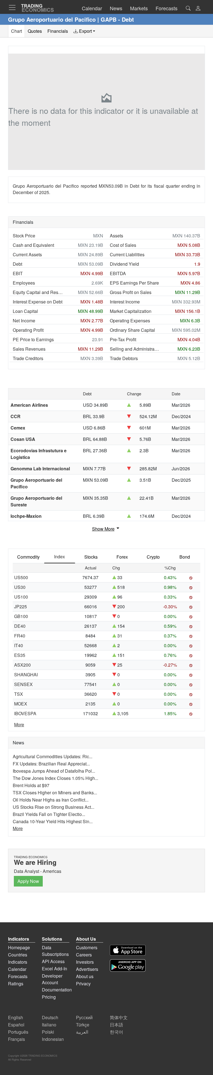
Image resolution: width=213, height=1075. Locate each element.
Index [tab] (59, 556)
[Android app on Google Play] (128, 965)
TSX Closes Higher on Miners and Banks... (55, 792)
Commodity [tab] (28, 557)
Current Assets (27, 254)
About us (84, 976)
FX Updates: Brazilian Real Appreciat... (51, 763)
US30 (20, 587)
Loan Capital (25, 311)
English (15, 1017)
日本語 (116, 1024)
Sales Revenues (29, 349)
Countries (17, 954)
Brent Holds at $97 (31, 785)
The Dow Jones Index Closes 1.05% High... (55, 778)
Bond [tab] (184, 557)
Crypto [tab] (153, 557)
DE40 (20, 626)
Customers (86, 947)
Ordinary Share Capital (132, 330)
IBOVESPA (25, 713)
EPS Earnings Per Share (134, 283)
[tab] (84, 31)
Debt (17, 264)
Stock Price (24, 235)
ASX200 (22, 665)
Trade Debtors (124, 358)
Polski (48, 1032)
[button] (198, 9)
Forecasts (17, 976)
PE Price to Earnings (33, 339)
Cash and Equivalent (33, 245)
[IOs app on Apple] (128, 950)
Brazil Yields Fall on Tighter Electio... (49, 814)
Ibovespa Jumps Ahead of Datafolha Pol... (54, 771)
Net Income (24, 320)
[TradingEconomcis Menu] (14, 7)
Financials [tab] (57, 31)
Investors (85, 962)
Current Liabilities (127, 254)
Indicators (17, 962)
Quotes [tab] (35, 31)
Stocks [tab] (91, 557)
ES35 (19, 655)
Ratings (15, 983)
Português (18, 1032)
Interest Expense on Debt (37, 301)
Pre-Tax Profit (123, 339)
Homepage (19, 947)
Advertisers (87, 969)
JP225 (20, 606)
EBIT (18, 273)
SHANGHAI (26, 674)
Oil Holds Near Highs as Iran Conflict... (50, 800)
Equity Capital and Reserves (38, 292)
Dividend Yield (124, 264)
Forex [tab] (122, 557)
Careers (84, 954)
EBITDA (118, 273)
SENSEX (23, 684)
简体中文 (119, 1017)
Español (16, 1024)
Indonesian (53, 1039)
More (19, 724)
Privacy (83, 983)
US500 (21, 577)
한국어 (116, 1032)
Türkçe (82, 1024)
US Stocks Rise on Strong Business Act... (53, 807)
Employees (24, 283)
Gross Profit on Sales (130, 292)
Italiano (49, 1024)
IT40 (18, 645)
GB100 (21, 616)
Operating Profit (28, 330)
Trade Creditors (28, 358)
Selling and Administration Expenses (135, 349)
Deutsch (50, 1017)
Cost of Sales (123, 245)
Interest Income (125, 301)
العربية (82, 1032)
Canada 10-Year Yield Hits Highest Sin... (53, 821)
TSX (18, 694)
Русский (84, 1017)
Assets (116, 235)
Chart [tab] (16, 31)
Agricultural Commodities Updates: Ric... (52, 756)
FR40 (19, 635)
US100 (21, 597)
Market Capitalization (130, 311)
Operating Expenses (130, 320)
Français (16, 1039)
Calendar (17, 969)
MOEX (20, 703)
